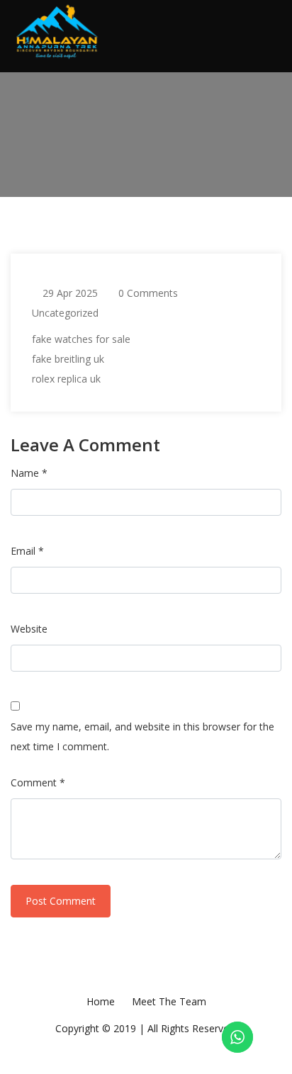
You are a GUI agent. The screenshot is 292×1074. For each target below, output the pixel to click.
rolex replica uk (66, 378)
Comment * (38, 782)
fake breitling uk (68, 359)
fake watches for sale (81, 339)
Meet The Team (169, 1001)
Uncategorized (65, 313)
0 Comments (148, 293)
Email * (27, 551)
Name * (29, 473)
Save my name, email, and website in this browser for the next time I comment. (142, 736)
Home (100, 1001)
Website (29, 628)
